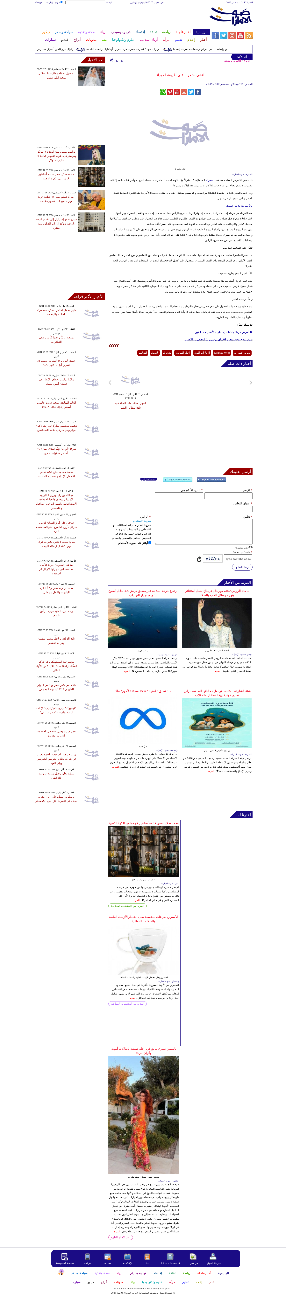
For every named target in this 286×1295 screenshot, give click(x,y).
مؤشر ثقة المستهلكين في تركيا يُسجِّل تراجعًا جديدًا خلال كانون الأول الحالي (56, 666)
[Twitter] (178, 481)
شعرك (209, 180)
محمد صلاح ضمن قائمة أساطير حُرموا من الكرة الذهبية (144, 823)
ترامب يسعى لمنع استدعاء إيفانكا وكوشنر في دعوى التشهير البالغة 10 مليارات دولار (56, 156)
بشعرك (167, 352)
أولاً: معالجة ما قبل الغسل (239, 205)
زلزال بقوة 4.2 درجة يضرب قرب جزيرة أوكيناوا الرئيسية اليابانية (137, 49)
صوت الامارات (242, 352)
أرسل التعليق (242, 567)
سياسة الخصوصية (65, 1263)
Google (38, 2)
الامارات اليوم (202, 352)
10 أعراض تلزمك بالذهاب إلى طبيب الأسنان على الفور (224, 332)
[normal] (116, 60)
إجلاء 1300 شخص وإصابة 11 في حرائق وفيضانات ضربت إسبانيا (224, 49)
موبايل (88, 1263)
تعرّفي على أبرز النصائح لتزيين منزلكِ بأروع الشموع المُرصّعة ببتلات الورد (56, 527)
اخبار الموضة (182, 352)
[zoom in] (111, 60)
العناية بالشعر (232, 60)
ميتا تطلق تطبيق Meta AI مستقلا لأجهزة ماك (143, 691)
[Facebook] (211, 481)
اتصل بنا (108, 1263)
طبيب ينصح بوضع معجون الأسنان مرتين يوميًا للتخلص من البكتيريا (219, 339)
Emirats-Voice (222, 352)
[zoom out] (122, 60)
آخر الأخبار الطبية (120, 1237)
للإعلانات (127, 1263)
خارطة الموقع (213, 1263)
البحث (109, 2)
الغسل (155, 352)
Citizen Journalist (170, 1263)
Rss (148, 1263)
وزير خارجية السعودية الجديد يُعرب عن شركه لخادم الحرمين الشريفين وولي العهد (56, 759)
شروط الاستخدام (142, 520)
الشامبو (143, 352)
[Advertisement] (122, 17)
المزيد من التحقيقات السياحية (127, 905)
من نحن (194, 1263)
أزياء (247, 60)
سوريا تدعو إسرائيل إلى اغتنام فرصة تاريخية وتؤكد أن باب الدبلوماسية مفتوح (56, 223)
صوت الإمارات (53, 2)
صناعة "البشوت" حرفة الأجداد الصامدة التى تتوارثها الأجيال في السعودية (56, 569)
